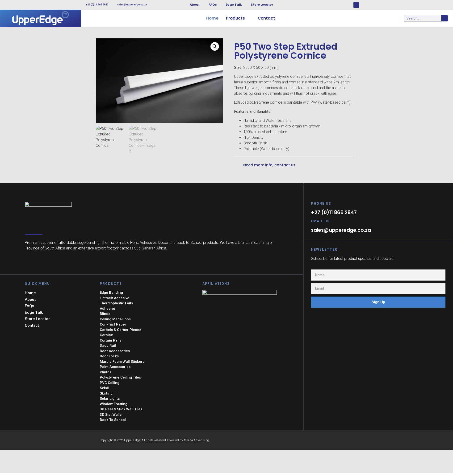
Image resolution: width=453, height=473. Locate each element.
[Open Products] (248, 18)
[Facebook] (356, 5)
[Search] (444, 18)
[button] (214, 46)
